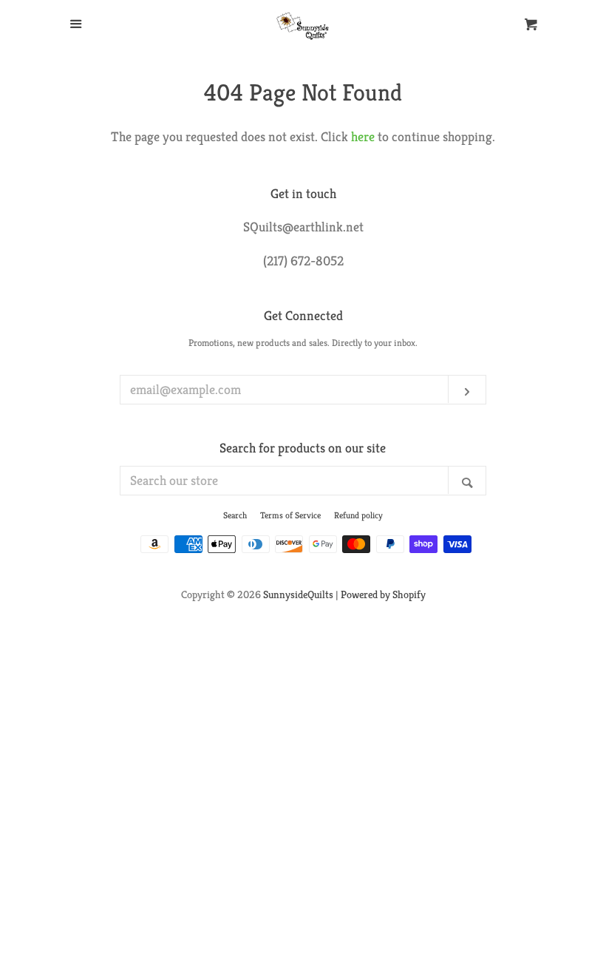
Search (235, 515)
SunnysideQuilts (298, 594)
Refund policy (358, 515)
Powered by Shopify (383, 594)
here (363, 136)
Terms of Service (290, 515)
